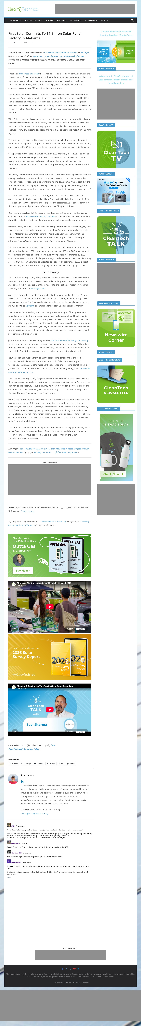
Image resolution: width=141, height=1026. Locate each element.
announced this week (29, 73)
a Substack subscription (55, 52)
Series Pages (90, 20)
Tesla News (61, 20)
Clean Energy (13, 20)
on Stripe (85, 52)
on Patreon (72, 52)
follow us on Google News (67, 452)
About (103, 20)
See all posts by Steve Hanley (34, 813)
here (53, 745)
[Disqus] (50, 850)
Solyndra (30, 305)
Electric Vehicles (32, 20)
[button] (20, 20)
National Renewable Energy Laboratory (69, 340)
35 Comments (28, 43)
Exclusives (74, 20)
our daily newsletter (42, 452)
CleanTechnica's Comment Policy (23, 749)
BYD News (50, 20)
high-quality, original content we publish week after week (59, 56)
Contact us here (27, 511)
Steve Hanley (19, 43)
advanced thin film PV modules (40, 216)
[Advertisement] (95, 9)
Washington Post (38, 288)
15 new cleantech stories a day (52, 521)
